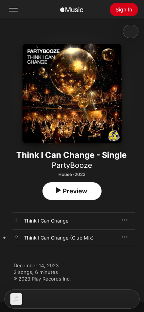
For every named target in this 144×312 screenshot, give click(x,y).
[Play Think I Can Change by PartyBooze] (16, 220)
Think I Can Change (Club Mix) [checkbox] (59, 238)
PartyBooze (72, 165)
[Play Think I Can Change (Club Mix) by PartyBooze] (16, 237)
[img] (71, 9)
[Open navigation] (13, 9)
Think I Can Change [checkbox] (46, 221)
